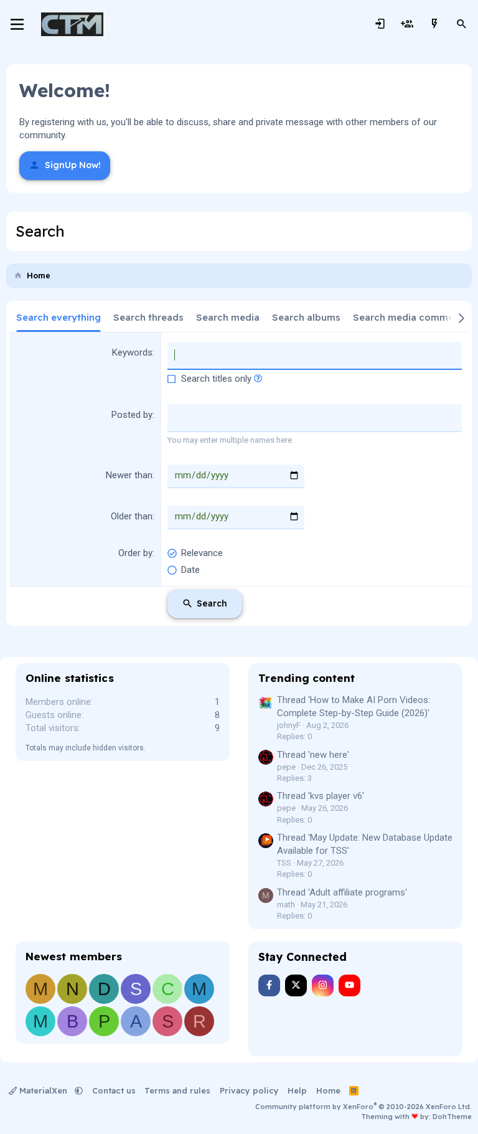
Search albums (306, 317)
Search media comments (410, 317)
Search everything (58, 317)
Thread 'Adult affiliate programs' (342, 892)
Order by (135, 553)
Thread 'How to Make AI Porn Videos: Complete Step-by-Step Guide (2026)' (353, 706)
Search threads (148, 317)
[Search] (462, 24)
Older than (131, 516)
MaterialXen (43, 1090)
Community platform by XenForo (363, 1106)
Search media (228, 317)
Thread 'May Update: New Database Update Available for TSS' (364, 844)
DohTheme (452, 1116)
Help (297, 1090)
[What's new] (434, 24)
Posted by (131, 414)
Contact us (114, 1090)
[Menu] (17, 24)
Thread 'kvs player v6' (320, 795)
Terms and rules (177, 1090)
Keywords (132, 352)
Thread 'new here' (313, 754)
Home (328, 1090)
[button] (258, 378)
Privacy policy (249, 1090)
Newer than (129, 475)
